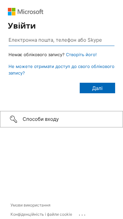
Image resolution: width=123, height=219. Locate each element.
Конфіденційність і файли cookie (41, 214)
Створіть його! (81, 54)
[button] (61, 119)
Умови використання (30, 205)
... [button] (83, 213)
